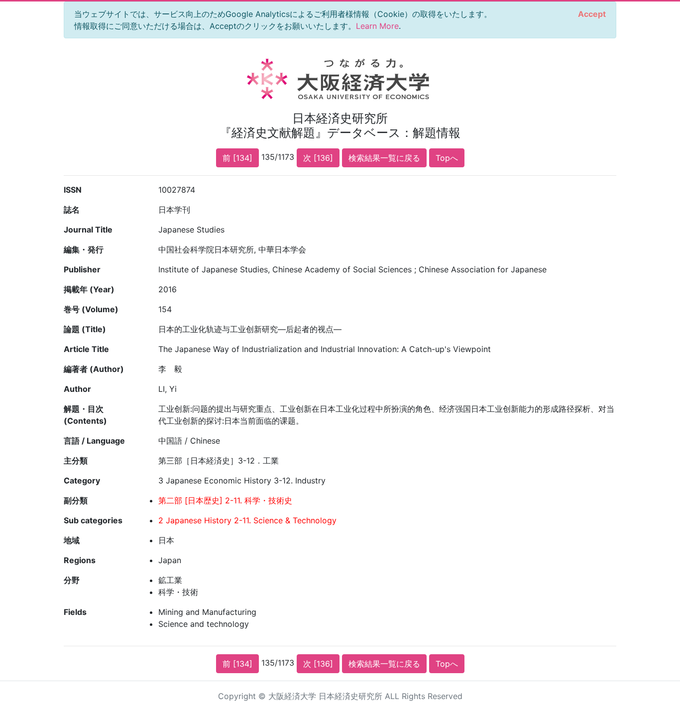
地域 (72, 540)
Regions (80, 560)
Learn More (377, 26)
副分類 (76, 500)
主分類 (76, 461)
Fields (75, 612)
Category (82, 480)
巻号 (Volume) (91, 309)
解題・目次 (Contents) (85, 415)
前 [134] (237, 158)
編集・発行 (84, 249)
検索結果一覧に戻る (384, 158)
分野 (72, 580)
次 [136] (318, 158)
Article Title (86, 349)
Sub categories (93, 520)
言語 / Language (94, 441)
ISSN (73, 190)
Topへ (447, 158)
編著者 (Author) (94, 369)
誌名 (72, 210)
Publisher (82, 269)
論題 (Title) (85, 329)
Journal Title (88, 230)
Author (77, 389)
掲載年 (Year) (89, 289)
